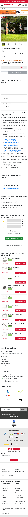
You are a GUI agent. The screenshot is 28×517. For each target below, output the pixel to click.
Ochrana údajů (18, 467)
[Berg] (4, 17)
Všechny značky (5, 513)
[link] (7, 391)
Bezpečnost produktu (8, 109)
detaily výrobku (6, 93)
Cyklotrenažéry (5, 493)
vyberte (3, 56)
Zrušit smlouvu (14, 460)
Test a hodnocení (7, 103)
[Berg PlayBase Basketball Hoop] (4, 315)
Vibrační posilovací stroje (20, 508)
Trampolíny (17, 488)
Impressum (17, 469)
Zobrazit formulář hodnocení (14, 238)
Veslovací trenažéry (19, 486)
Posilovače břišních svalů (20, 503)
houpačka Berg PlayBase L (10, 139)
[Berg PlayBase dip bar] (4, 306)
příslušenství (6, 106)
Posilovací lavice (18, 490)
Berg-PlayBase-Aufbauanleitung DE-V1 (11, 188)
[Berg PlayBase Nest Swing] (4, 259)
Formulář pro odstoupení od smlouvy (7, 476)
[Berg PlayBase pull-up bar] (4, 297)
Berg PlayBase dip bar (13, 305)
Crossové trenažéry (6, 483)
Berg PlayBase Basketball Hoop (15, 314)
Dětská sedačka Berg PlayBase (15, 276)
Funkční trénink (5, 503)
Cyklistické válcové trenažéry (19, 498)
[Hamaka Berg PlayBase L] (4, 268)
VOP (3, 467)
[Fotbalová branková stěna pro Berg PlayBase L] (4, 287)
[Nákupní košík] (26, 5)
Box (3, 495)
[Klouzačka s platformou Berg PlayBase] (4, 325)
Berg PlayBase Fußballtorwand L (11, 145)
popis (4, 95)
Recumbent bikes (18, 495)
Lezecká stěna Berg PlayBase (14, 333)
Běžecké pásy (5, 486)
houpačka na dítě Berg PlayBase (11, 142)
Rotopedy (4, 497)
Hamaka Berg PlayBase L (13, 267)
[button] (3, 44)
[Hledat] (23, 5)
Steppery (4, 501)
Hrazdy (16, 506)
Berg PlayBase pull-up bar (13, 296)
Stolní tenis (4, 490)
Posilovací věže (5, 488)
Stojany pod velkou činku (20, 501)
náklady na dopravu (6, 471)
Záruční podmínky (7, 101)
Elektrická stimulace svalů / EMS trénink (7, 509)
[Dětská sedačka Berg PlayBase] (4, 278)
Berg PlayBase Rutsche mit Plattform (12, 150)
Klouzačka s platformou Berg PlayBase (17, 323)
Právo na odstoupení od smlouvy (19, 472)
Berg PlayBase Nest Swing (14, 258)
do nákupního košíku (17, 72)
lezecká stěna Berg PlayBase (10, 141)
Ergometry (17, 483)
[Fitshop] (8, 5)
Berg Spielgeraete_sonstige (7, 8)
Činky (16, 493)
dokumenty (5, 98)
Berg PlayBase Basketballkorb (11, 151)
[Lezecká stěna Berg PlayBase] (4, 334)
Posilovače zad (5, 506)
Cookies (3, 469)
